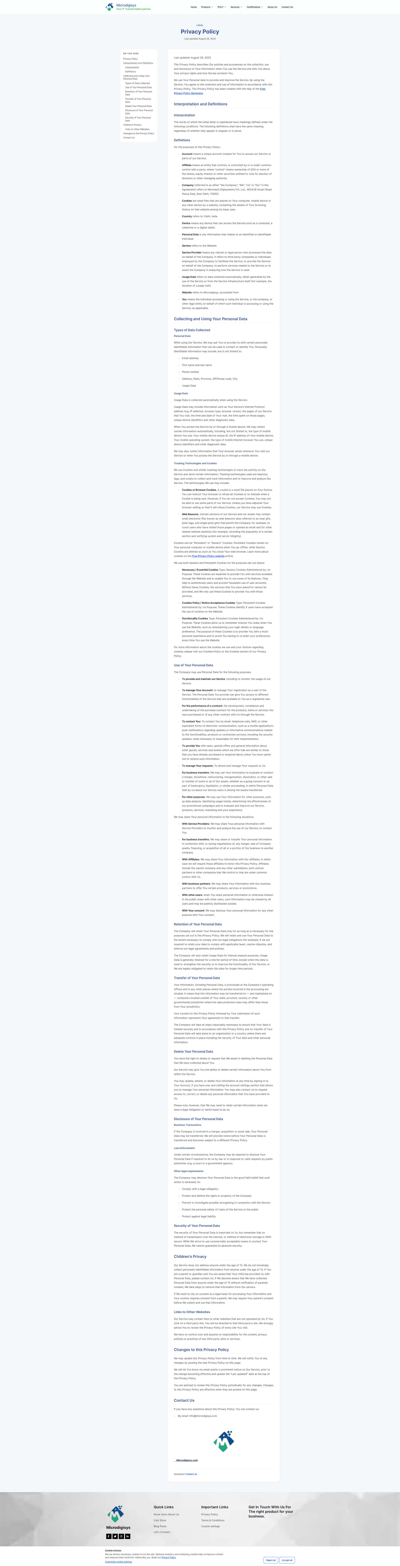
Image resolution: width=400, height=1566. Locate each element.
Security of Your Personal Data (138, 119)
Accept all (287, 1560)
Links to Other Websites (137, 129)
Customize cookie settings (118, 1561)
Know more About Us (166, 1514)
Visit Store (160, 1520)
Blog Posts (160, 1526)
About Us (272, 7)
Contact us (191, 1474)
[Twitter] (115, 1536)
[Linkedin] (127, 1536)
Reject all (270, 1560)
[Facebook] (109, 1536)
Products (205, 7)
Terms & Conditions (212, 1520)
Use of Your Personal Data (138, 87)
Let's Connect (162, 1532)
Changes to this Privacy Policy (138, 133)
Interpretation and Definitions (138, 63)
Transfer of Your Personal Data (138, 100)
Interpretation (132, 67)
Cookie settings (210, 1526)
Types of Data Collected (137, 83)
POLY (220, 7)
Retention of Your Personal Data (138, 93)
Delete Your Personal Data (138, 106)
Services (235, 7)
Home (194, 7)
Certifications (253, 7)
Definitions (130, 71)
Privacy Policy (130, 58)
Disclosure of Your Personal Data (139, 112)
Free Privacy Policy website (208, 556)
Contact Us (287, 7)
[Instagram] (121, 1536)
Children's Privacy (132, 124)
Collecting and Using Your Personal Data (136, 77)
